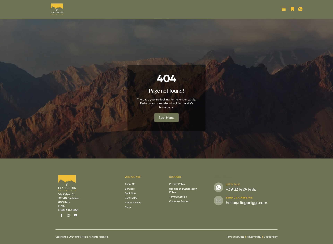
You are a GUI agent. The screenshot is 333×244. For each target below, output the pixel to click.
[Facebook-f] (61, 215)
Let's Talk (233, 184)
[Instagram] (68, 215)
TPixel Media (81, 236)
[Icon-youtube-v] (75, 215)
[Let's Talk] (218, 187)
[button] (283, 9)
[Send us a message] (218, 200)
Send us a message (239, 197)
